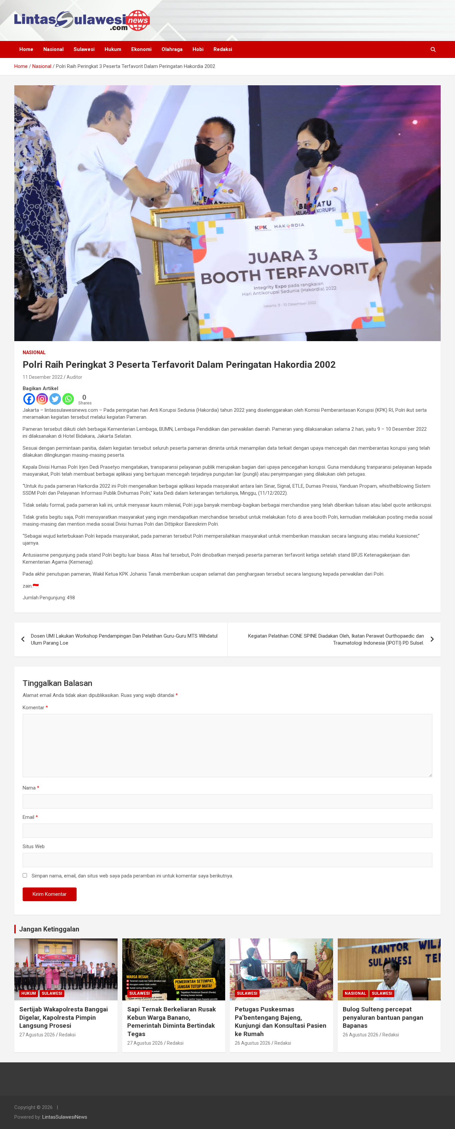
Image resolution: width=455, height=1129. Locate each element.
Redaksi (223, 49)
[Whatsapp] (68, 399)
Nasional (53, 49)
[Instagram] (42, 399)
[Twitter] (55, 399)
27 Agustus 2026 (37, 1034)
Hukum (113, 49)
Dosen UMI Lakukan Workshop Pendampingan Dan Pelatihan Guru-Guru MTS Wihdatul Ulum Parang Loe (124, 639)
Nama (31, 788)
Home (26, 49)
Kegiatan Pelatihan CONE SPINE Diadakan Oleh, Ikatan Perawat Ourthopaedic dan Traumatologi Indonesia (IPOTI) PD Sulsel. (336, 639)
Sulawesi (84, 49)
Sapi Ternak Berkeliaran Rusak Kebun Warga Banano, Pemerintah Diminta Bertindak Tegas (171, 1021)
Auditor (74, 377)
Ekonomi (141, 49)
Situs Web (34, 846)
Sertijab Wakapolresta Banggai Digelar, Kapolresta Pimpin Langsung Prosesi (63, 1017)
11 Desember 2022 (43, 377)
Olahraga (172, 49)
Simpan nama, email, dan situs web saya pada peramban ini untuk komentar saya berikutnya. (132, 876)
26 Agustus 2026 (252, 1043)
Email (30, 817)
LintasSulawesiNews (64, 1117)
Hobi (198, 49)
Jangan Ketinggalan (49, 929)
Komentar (35, 708)
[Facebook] (29, 399)
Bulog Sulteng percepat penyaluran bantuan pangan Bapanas (383, 1017)
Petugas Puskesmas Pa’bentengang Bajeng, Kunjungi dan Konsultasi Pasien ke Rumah (280, 1021)
